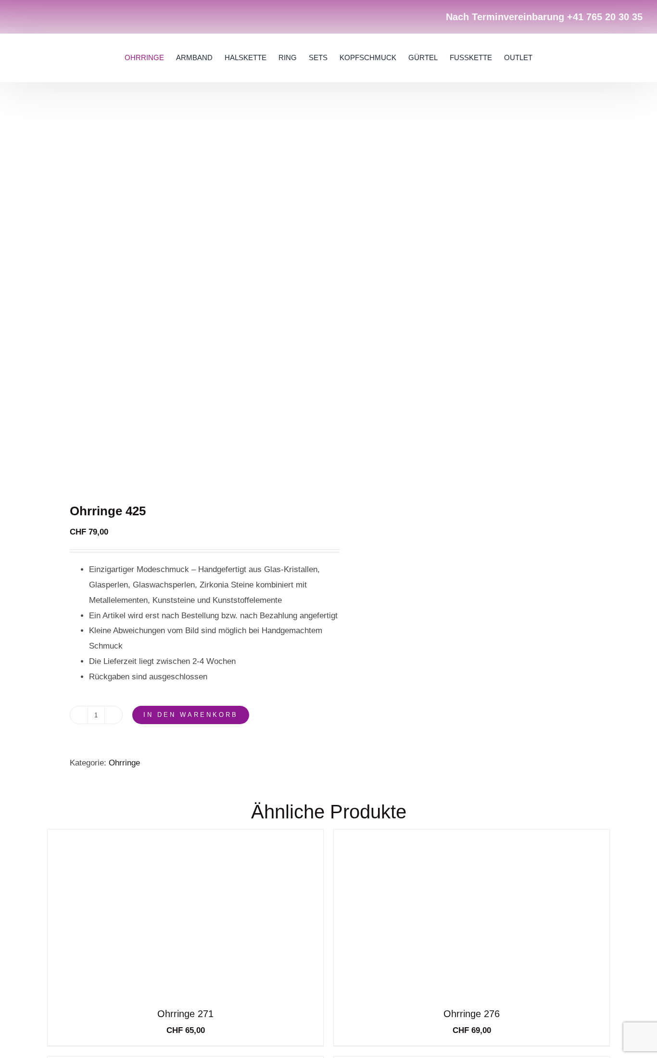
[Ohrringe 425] (182, 298)
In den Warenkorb (190, 714)
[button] (600, 58)
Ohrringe (124, 762)
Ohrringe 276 (471, 1013)
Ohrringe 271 (185, 1013)
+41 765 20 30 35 (605, 17)
